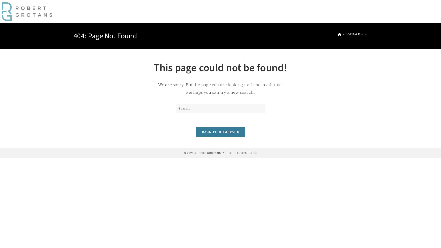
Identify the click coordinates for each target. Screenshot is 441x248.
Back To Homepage (220, 132)
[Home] (339, 34)
